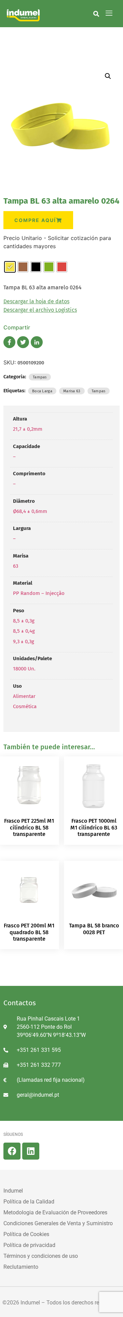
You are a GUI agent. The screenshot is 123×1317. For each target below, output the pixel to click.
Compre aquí (35, 220)
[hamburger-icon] (109, 13)
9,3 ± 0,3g (23, 641)
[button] (96, 13)
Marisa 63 (72, 391)
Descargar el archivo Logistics (40, 310)
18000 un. (24, 669)
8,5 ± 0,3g (24, 621)
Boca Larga (42, 391)
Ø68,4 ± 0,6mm (30, 511)
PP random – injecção (39, 593)
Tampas (40, 377)
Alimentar (24, 696)
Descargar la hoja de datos (36, 301)
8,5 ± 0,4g (24, 631)
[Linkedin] (30, 1151)
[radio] (10, 267)
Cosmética (25, 706)
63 (15, 566)
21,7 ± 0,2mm (27, 429)
